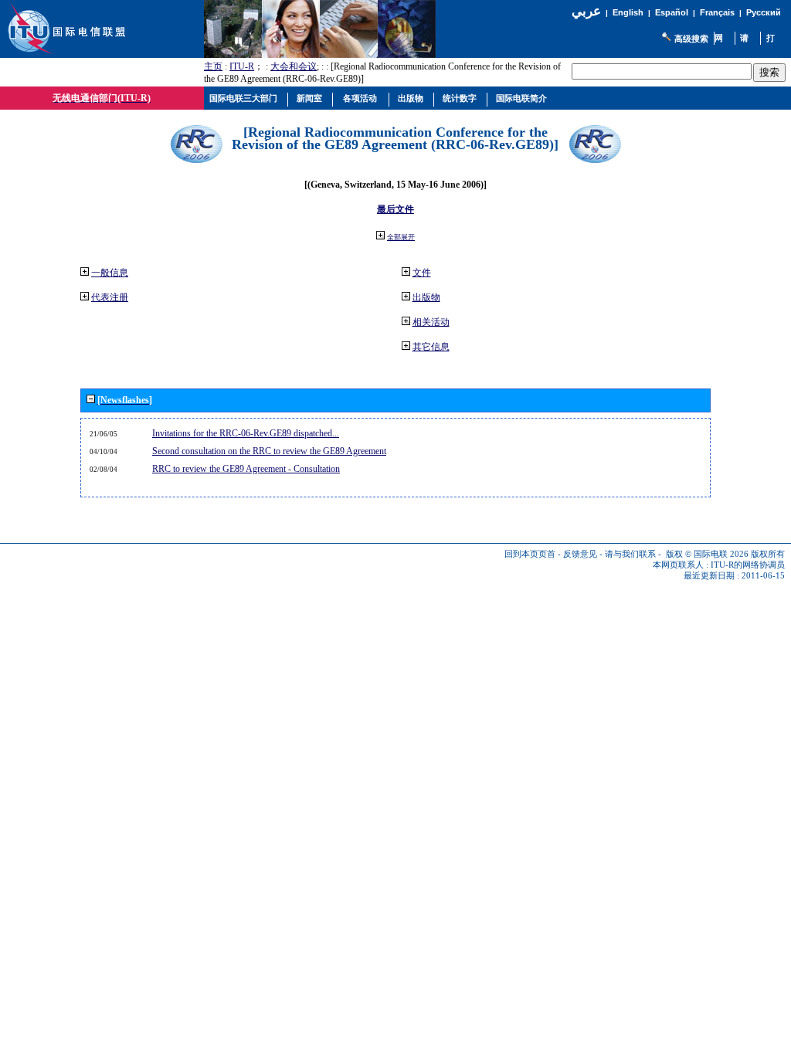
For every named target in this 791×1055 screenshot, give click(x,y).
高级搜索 (691, 38)
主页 (213, 66)
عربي (586, 11)
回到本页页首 (529, 554)
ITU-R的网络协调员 (748, 565)
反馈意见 (580, 554)
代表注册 (109, 297)
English (628, 12)
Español (671, 12)
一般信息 (109, 272)
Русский (763, 12)
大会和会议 (293, 66)
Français (717, 12)
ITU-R (241, 66)
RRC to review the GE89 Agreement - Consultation (246, 468)
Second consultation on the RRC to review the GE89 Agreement (269, 451)
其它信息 (431, 346)
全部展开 (401, 237)
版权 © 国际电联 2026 (707, 554)
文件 (421, 272)
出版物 (426, 297)
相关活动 (431, 322)
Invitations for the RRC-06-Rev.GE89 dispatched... (245, 433)
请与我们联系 (630, 554)
